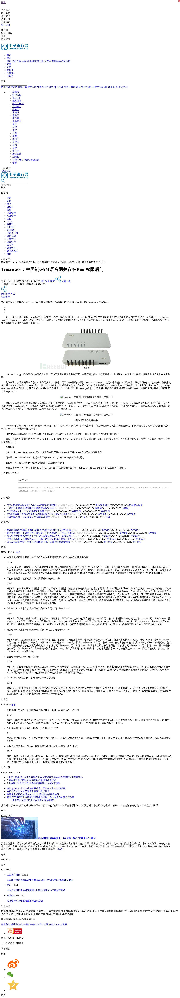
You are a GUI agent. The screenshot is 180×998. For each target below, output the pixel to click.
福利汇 (40, 61)
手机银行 (11, 227)
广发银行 (11, 239)
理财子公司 (12, 233)
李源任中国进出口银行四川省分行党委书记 (33, 800)
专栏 (9, 67)
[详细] (60, 849)
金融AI (52, 87)
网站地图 (43, 924)
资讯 (9, 58)
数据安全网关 (102, 505)
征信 (9, 218)
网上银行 (11, 215)
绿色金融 (11, 236)
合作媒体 (24, 924)
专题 (9, 64)
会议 (24, 61)
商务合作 (34, 924)
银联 (9, 204)
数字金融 (5, 87)
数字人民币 (33, 87)
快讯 (14, 61)
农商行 (10, 245)
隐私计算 (22, 87)
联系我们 (15, 924)
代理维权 (122, 533)
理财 (34, 61)
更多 (18, 552)
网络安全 (45, 281)
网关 (52, 281)
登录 (3, 2)
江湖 (29, 61)
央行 (9, 885)
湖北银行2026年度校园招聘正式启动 (25, 900)
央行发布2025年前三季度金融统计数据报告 (28, 791)
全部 (125, 87)
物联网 (74, 87)
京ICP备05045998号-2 (34, 938)
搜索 (3, 81)
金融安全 (82, 87)
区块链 (59, 87)
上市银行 (11, 242)
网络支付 (43, 87)
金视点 (47, 61)
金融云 (67, 87)
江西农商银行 (13, 874)
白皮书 (10, 207)
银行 (9, 253)
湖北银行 (11, 895)
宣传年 (10, 70)
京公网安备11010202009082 (61, 938)
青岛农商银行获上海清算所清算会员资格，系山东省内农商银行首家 (40, 797)
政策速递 (65, 61)
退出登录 (5, 25)
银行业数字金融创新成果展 (101, 87)
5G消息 (10, 230)
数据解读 (56, 61)
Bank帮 (118, 87)
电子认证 (111, 539)
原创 (9, 61)
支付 (9, 201)
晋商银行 (106, 536)
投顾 (9, 210)
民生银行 (106, 530)
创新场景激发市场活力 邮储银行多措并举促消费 (32, 780)
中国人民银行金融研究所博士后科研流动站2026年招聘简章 (36, 890)
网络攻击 (76, 511)
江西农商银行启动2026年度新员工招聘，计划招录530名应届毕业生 (40, 880)
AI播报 (10, 73)
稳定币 (14, 87)
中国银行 (11, 212)
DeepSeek (16, 98)
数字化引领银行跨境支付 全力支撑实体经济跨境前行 (33, 794)
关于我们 (5, 924)
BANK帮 (16, 154)
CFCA (10, 221)
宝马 (83, 517)
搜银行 (10, 76)
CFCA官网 (61, 924)
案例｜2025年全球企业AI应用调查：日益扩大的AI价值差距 (36, 788)
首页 (9, 55)
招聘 (19, 61)
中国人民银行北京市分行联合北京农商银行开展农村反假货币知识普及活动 (45, 777)
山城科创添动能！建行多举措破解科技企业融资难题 (34, 783)
